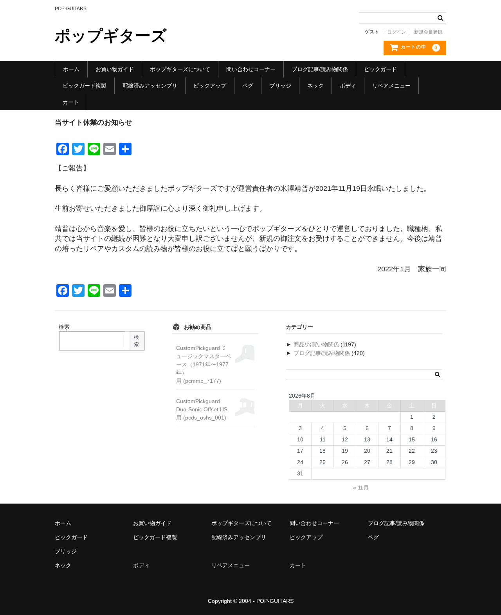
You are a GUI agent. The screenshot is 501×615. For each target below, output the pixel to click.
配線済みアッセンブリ (150, 85)
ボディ (348, 85)
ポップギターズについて (180, 69)
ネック (315, 85)
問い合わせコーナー (251, 69)
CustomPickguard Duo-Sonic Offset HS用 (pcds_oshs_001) (201, 409)
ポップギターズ (111, 35)
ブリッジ (280, 85)
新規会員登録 (428, 32)
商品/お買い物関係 (316, 344)
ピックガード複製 (84, 85)
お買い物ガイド (115, 69)
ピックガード (380, 69)
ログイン (396, 32)
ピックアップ (209, 85)
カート (71, 102)
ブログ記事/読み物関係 (320, 69)
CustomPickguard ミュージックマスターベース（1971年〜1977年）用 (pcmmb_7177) (203, 364)
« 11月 (361, 487)
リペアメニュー (391, 85)
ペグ (247, 85)
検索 (64, 327)
